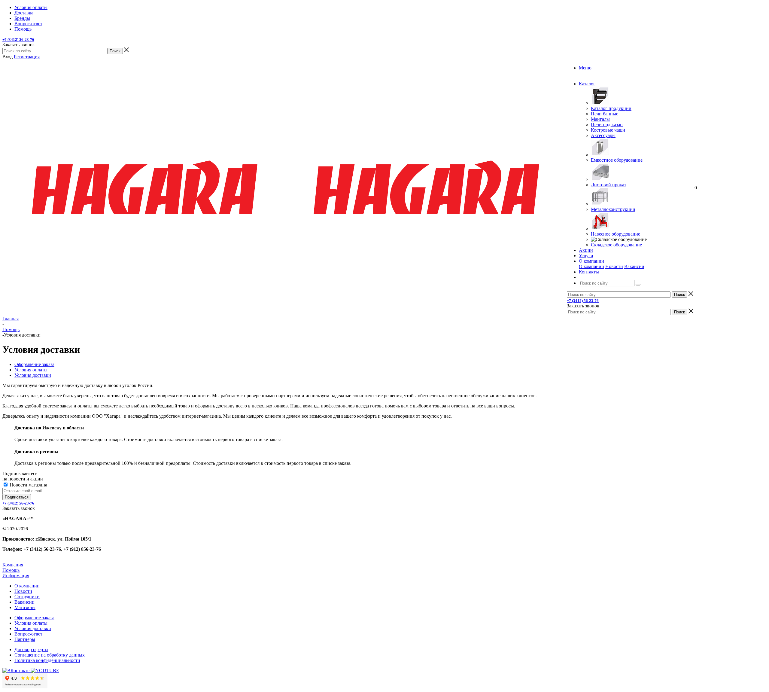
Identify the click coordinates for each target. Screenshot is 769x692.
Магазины (24, 607)
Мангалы (600, 119)
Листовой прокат (608, 184)
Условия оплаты (30, 623)
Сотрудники (27, 596)
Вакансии (634, 266)
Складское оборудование (616, 244)
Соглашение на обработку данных (49, 654)
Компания (12, 564)
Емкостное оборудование (617, 160)
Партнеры (24, 639)
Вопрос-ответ (28, 633)
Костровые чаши (608, 130)
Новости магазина (27, 484)
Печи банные (604, 113)
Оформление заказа (34, 617)
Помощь (11, 570)
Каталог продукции (611, 108)
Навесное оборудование (615, 233)
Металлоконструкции (613, 209)
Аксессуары (603, 135)
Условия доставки (32, 628)
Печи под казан (607, 124)
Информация (15, 575)
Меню (585, 67)
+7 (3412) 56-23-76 (18, 39)
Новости (614, 266)
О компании (591, 266)
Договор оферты (31, 649)
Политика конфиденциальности (47, 660)
